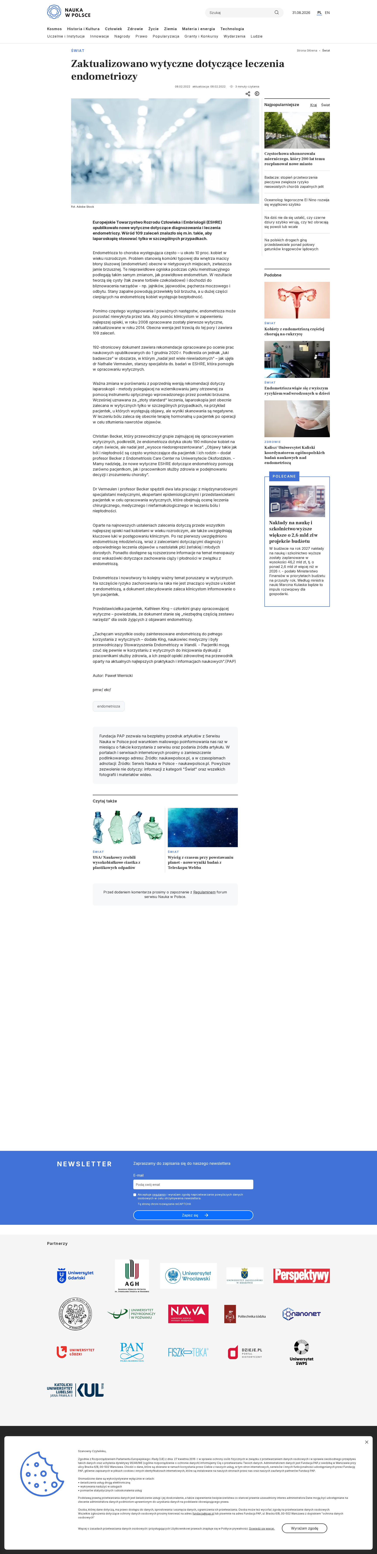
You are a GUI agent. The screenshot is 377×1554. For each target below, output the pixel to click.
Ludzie (257, 36)
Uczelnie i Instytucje (66, 36)
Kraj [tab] (313, 105)
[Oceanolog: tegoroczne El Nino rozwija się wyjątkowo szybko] (297, 202)
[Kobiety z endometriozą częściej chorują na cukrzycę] (297, 309)
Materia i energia (198, 29)
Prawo (141, 36)
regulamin (159, 1194)
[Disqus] (165, 971)
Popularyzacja (166, 36)
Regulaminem (204, 892)
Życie (153, 29)
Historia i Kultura (83, 29)
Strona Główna (307, 50)
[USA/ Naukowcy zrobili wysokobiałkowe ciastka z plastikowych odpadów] (128, 840)
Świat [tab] (325, 105)
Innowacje (99, 36)
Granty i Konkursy (201, 36)
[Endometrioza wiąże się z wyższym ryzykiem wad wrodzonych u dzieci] (297, 368)
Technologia (232, 29)
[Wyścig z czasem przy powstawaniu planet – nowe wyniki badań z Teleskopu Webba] (203, 840)
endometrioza (108, 706)
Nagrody (122, 36)
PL (319, 12)
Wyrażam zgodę (304, 1528)
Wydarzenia (234, 36)
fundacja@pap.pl (203, 1513)
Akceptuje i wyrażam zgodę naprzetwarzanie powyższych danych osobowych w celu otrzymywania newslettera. (190, 1196)
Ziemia (170, 29)
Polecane (284, 476)
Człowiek (113, 29)
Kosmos (54, 29)
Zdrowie (135, 29)
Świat (78, 50)
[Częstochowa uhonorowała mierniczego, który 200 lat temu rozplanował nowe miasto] (297, 140)
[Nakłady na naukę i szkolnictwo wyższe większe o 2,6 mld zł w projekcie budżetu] (297, 541)
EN (327, 12)
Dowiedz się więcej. (262, 1528)
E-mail (138, 1175)
